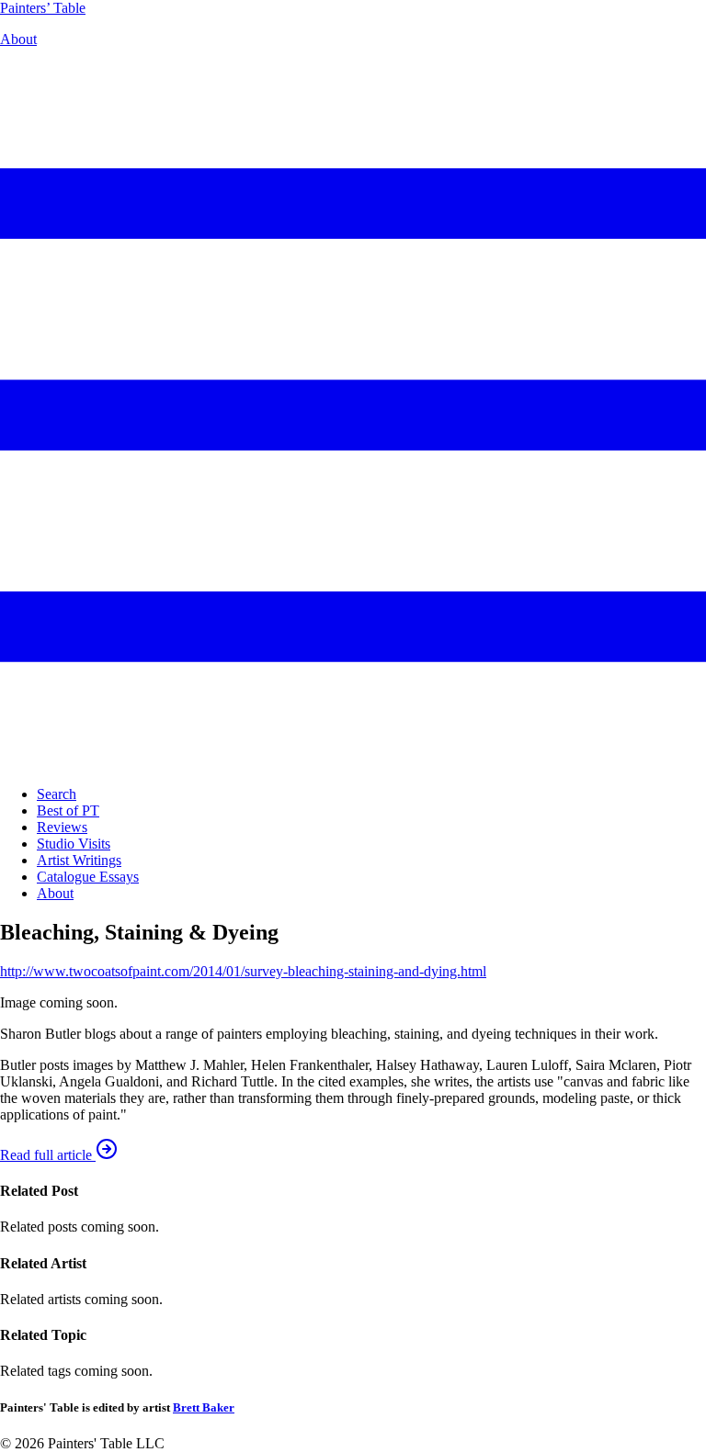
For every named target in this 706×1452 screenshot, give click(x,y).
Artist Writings (79, 860)
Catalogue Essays (88, 876)
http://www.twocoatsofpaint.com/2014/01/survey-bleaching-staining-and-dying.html (243, 971)
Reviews (62, 827)
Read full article (48, 1155)
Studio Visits (73, 843)
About (18, 39)
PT (42, 8)
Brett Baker (203, 1407)
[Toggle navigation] (353, 763)
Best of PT (68, 810)
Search (56, 794)
